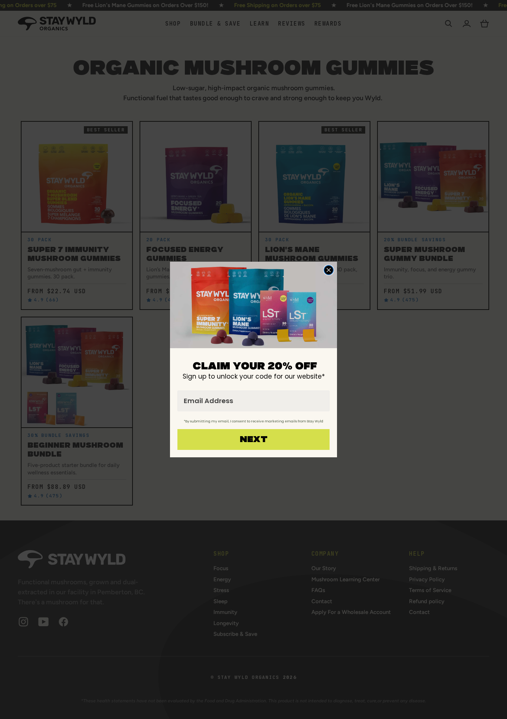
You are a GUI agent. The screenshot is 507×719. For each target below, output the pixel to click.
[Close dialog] (328, 270)
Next (254, 439)
